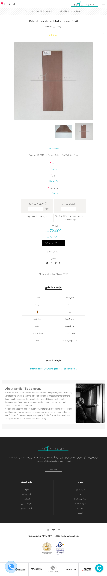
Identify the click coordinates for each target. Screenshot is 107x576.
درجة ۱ (52, 169)
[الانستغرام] (48, 530)
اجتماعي (53, 258)
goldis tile (68, 369)
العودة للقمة (53, 469)
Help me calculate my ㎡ (37, 216)
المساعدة (27, 499)
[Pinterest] (53, 530)
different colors (37, 369)
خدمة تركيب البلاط (80, 499)
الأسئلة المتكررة (27, 494)
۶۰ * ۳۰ (52, 193)
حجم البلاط (53, 188)
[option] (84, 131)
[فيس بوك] (59, 530)
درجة (53, 163)
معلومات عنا (80, 508)
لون (53, 176)
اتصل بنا (80, 513)
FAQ (80, 494)
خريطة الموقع (80, 489)
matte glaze (53, 369)
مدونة (27, 489)
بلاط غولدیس (53, 148)
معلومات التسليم (26, 503)
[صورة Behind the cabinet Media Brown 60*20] (84, 131)
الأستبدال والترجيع (27, 508)
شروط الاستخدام (80, 503)
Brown (52, 181)
